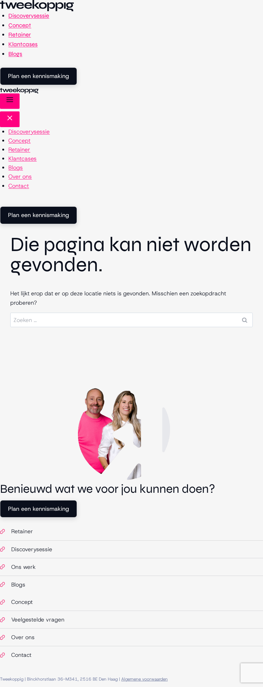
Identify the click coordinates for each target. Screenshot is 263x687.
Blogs (15, 53)
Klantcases (23, 44)
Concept (19, 25)
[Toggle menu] (10, 101)
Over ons (20, 176)
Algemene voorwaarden (144, 679)
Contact (18, 186)
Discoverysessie (28, 15)
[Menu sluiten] (10, 119)
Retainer (19, 34)
